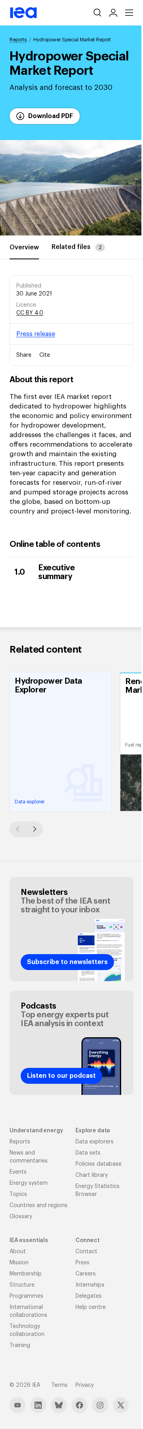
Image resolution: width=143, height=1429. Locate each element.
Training (20, 1345)
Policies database (98, 1164)
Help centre (90, 1307)
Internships (89, 1285)
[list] (71, 742)
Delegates (88, 1296)
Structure (22, 1285)
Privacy (84, 1385)
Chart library (91, 1175)
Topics (18, 1194)
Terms (59, 1385)
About (18, 1251)
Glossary (21, 1216)
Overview (24, 247)
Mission (19, 1263)
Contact (86, 1251)
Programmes (26, 1296)
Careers (85, 1274)
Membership (26, 1274)
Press (82, 1263)
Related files (77, 247)
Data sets (87, 1153)
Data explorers (94, 1142)
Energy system (29, 1183)
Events (18, 1172)
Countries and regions (39, 1205)
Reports (18, 39)
